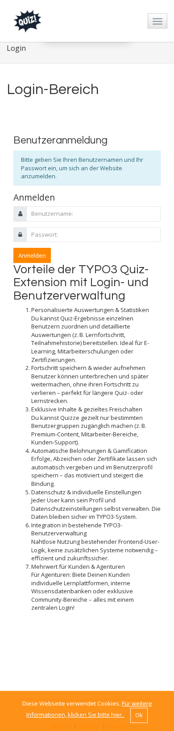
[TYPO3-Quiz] (27, 20)
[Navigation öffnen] (157, 21)
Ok (139, 715)
